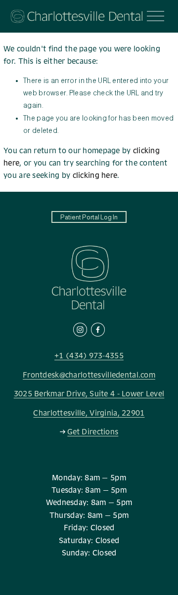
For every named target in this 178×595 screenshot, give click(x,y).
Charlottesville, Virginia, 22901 (88, 413)
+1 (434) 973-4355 (89, 355)
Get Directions (92, 431)
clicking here (95, 175)
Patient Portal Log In (89, 217)
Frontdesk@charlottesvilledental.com (89, 375)
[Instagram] (80, 330)
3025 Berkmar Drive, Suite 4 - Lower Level (89, 393)
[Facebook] (98, 330)
